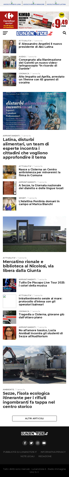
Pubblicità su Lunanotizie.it (20, 452)
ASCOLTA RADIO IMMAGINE (33, 4)
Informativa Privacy (53, 452)
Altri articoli (34, 418)
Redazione (45, 456)
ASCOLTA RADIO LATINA (56, 4)
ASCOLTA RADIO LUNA (12, 4)
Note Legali (27, 456)
